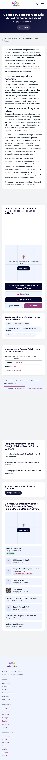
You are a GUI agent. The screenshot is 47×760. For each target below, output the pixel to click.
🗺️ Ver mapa (23, 268)
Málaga (5, 718)
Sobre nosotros (8, 693)
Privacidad (6, 687)
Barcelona (6, 711)
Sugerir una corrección (34, 389)
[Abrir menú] (42, 4)
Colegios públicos (13, 493)
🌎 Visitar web (14, 306)
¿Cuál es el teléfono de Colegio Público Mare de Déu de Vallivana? (23, 455)
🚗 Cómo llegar (23, 294)
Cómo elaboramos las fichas (14, 386)
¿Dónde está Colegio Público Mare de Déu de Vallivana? (22, 463)
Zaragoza (5, 724)
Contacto (6, 696)
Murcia (4, 727)
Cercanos (6, 699)
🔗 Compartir (33, 306)
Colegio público (20, 362)
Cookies (5, 690)
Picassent (11, 36)
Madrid (4, 708)
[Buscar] (37, 4)
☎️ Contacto (23, 27)
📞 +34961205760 (23, 300)
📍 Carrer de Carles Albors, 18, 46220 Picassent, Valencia (23, 286)
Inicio (4, 36)
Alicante (5, 746)
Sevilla (4, 721)
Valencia (17, 367)
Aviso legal (6, 683)
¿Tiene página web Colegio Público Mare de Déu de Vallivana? (23, 472)
